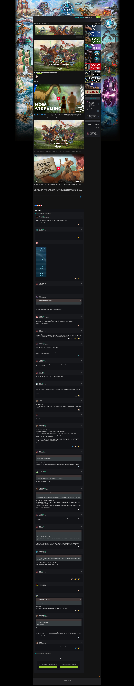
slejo (40, 383)
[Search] (100, 20)
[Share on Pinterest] (41, 205)
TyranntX (40, 642)
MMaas (40, 296)
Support (61, 20)
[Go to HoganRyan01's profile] (37, 472)
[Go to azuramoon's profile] (37, 361)
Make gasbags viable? (92, 115)
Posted (42, 217)
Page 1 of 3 (48, 213)
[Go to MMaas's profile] (37, 297)
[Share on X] (34, 205)
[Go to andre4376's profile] (37, 373)
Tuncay (90, 105)
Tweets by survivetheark (89, 95)
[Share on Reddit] (38, 205)
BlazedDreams (41, 283)
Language (65, 680)
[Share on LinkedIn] (39, 205)
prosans (40, 514)
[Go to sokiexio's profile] (37, 243)
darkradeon (41, 343)
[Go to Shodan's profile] (87, 109)
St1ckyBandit (41, 400)
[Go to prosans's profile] (37, 515)
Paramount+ (53, 114)
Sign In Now (69, 666)
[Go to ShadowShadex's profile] (37, 585)
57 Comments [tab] (38, 210)
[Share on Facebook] (36, 205)
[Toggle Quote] (37, 300)
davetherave (41, 414)
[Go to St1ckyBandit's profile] (37, 401)
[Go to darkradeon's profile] (37, 344)
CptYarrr (40, 229)
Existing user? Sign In (89, 17)
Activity (56, 20)
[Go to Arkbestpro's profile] (37, 217)
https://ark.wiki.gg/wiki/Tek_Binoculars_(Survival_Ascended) (47, 562)
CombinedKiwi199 (93, 133)
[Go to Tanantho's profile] (87, 116)
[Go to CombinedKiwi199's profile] (88, 133)
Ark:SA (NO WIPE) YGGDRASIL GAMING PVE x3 (92, 109)
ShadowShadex (42, 584)
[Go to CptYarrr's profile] (37, 230)
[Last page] (43, 213)
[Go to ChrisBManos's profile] (37, 552)
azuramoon (41, 360)
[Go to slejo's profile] (37, 384)
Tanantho (90, 116)
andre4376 (41, 372)
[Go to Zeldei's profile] (37, 572)
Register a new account (48, 666)
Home (35, 20)
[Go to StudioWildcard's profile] (36, 77)
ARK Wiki (51, 20)
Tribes (66, 20)
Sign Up (98, 17)
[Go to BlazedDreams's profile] (37, 284)
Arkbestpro (41, 216)
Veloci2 (40, 330)
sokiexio (40, 242)
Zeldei (40, 571)
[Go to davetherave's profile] (37, 415)
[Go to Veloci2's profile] (37, 331)
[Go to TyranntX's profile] (37, 643)
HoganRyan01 (41, 471)
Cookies (69, 680)
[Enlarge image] (59, 134)
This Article (96, 20)
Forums (40, 20)
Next (41, 213)
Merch (71, 20)
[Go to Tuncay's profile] (87, 102)
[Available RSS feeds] (99, 676)
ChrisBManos (41, 551)
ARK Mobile (46, 20)
